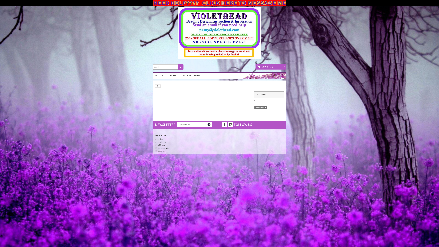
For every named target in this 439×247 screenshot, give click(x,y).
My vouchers (160, 151)
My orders (159, 139)
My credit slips (161, 142)
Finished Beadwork (191, 75)
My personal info (162, 148)
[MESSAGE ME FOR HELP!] (219, 3)
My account (162, 135)
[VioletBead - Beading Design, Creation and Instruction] (219, 33)
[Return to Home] (157, 86)
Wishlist (261, 94)
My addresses (160, 145)
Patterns (159, 75)
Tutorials (173, 75)
